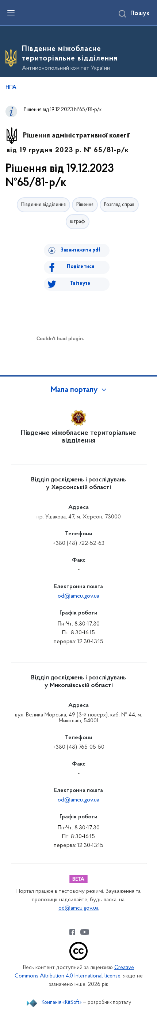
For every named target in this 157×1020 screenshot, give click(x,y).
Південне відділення (43, 205)
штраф (77, 221)
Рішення (84, 205)
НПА (10, 87)
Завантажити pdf (80, 250)
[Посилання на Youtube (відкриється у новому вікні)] (84, 932)
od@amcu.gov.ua (78, 596)
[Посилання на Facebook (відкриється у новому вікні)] (72, 932)
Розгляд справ (119, 205)
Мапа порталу (74, 390)
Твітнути (80, 283)
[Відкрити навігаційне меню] (11, 12)
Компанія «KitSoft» (62, 1002)
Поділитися (80, 266)
